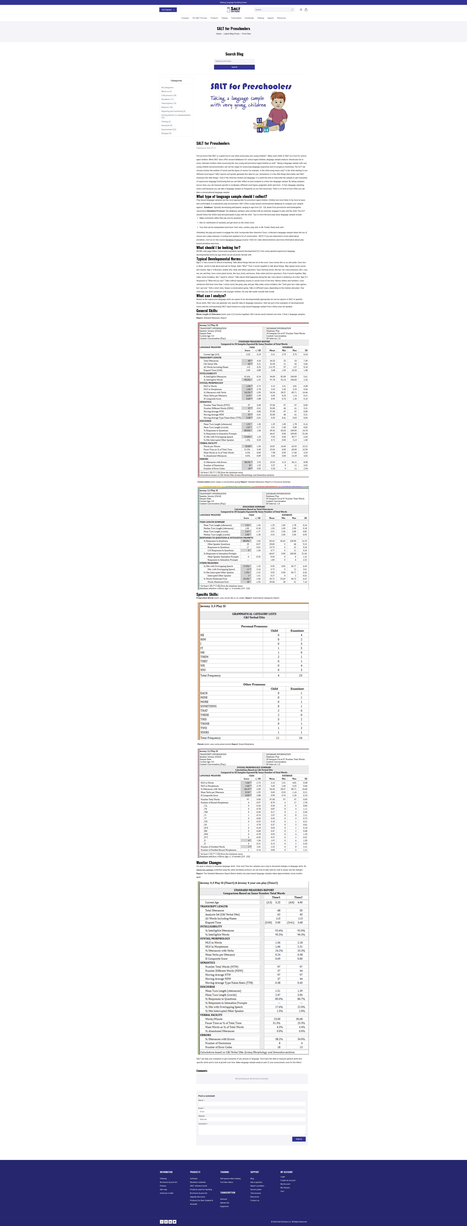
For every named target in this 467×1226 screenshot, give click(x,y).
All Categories (167, 87)
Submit (299, 1139)
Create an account (288, 1180)
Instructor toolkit (166, 1193)
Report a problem (257, 1186)
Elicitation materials (198, 1182)
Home (219, 34)
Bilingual (165, 133)
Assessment (166, 129)
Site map (163, 1189)
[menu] (233, 18)
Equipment (224, 1206)
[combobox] (274, 9)
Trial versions (255, 1193)
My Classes (285, 1188)
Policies (163, 1186)
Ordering (163, 1178)
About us (165, 91)
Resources (254, 1197)
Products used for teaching (201, 1189)
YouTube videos (226, 1182)
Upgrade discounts (197, 1197)
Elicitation (165, 99)
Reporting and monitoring (172, 111)
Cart (282, 1191)
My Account (285, 1184)
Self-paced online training (230, 1178)
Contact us (254, 1200)
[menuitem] (185, 18)
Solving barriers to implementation (176, 115)
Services (223, 1199)
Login (283, 1177)
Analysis (165, 107)
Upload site (224, 1203)
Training (164, 121)
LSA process (166, 95)
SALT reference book (198, 1186)
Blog (252, 1178)
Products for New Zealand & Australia (201, 1202)
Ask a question (256, 1182)
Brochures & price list (168, 1182)
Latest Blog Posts (232, 34)
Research (165, 125)
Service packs (255, 1189)
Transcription (166, 103)
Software (194, 1178)
